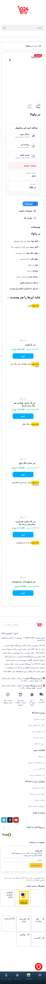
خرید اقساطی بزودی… (36, 775)
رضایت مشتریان (39, 738)
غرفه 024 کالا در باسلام (36, 763)
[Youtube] (16, 820)
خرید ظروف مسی (38, 731)
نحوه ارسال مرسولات (37, 794)
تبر (35, 46)
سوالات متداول (39, 800)
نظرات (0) (28, 218)
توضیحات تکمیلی (25, 211)
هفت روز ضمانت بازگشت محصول (20, 702)
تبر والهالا (32, 187)
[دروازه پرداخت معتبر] (24, 904)
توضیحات (28, 204)
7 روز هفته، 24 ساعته (32, 702)
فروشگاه (41, 756)
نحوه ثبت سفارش (38, 788)
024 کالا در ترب (39, 769)
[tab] (30, 203)
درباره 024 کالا (40, 744)
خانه (40, 46)
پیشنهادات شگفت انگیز (36, 806)
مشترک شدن (35, 865)
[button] (10, 60)
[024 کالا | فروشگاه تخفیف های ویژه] (23, 10)
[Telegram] (4, 820)
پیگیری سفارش (39, 719)
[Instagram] (10, 820)
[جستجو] (4, 28)
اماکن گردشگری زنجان (36, 725)
